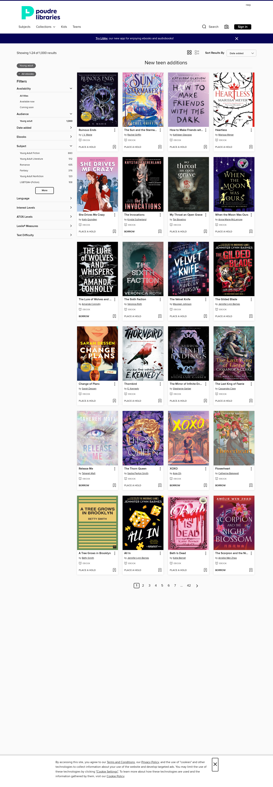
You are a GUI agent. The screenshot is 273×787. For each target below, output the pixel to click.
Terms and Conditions (121, 762)
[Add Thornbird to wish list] (159, 401)
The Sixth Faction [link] (135, 299)
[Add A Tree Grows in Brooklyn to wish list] (114, 570)
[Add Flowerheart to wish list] (250, 485)
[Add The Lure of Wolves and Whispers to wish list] (114, 316)
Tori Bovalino (179, 219)
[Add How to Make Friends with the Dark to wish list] (205, 147)
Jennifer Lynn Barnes (229, 304)
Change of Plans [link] (89, 384)
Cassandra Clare (227, 388)
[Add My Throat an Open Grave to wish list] (205, 231)
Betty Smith (88, 558)
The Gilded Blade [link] (226, 299)
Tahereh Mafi (88, 473)
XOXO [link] (174, 468)
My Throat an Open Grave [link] (186, 215)
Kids (64, 27)
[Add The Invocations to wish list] (159, 231)
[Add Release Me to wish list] (114, 485)
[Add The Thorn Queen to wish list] (159, 485)
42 (189, 586)
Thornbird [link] (130, 384)
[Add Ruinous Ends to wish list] (114, 147)
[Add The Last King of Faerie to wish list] (250, 401)
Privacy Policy (150, 762)
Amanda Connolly (91, 304)
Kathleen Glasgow (182, 134)
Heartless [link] (221, 130)
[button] (210, 27)
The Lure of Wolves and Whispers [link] (96, 299)
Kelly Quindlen (89, 219)
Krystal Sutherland (136, 219)
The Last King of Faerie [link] (229, 384)
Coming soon (27, 107)
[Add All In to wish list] (159, 570)
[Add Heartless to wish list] (250, 147)
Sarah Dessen (89, 388)
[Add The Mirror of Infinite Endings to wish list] (205, 401)
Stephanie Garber (182, 388)
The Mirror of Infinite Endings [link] (187, 384)
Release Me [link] (86, 468)
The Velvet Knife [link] (180, 299)
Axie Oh (177, 473)
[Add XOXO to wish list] (205, 485)
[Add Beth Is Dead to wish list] (205, 570)
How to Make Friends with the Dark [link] (187, 130)
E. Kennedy (133, 388)
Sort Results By (214, 53)
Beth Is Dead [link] (178, 553)
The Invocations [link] (134, 215)
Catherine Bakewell (228, 473)
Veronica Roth (134, 304)
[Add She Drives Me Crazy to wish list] (114, 231)
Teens (77, 27)
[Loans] (226, 27)
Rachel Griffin (134, 134)
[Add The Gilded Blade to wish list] (250, 316)
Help (248, 5)
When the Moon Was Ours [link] (231, 215)
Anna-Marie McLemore (230, 219)
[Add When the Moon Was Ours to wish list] (250, 231)
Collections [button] (44, 27)
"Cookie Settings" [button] (107, 771)
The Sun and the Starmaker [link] (141, 130)
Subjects (24, 27)
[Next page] (197, 585)
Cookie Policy (115, 776)
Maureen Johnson (182, 304)
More (44, 190)
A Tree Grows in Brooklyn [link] (95, 553)
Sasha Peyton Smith (137, 473)
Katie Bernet (179, 558)
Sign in (243, 27)
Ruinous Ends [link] (87, 130)
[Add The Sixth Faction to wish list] (159, 316)
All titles (24, 96)
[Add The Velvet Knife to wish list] (205, 316)
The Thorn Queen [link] (135, 468)
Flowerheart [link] (222, 468)
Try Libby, (102, 38)
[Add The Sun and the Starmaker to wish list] (159, 147)
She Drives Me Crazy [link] (92, 215)
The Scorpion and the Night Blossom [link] (232, 553)
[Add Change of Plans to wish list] (114, 401)
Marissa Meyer (226, 134)
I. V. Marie (87, 134)
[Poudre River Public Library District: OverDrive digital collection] (41, 13)
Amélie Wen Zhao (227, 558)
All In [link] (127, 553)
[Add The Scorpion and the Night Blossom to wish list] (250, 570)
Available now (27, 101)
